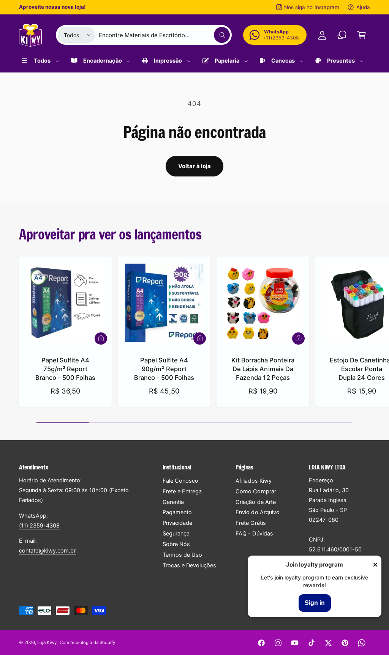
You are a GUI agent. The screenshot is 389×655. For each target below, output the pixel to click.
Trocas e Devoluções (189, 565)
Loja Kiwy (47, 642)
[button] (362, 35)
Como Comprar (256, 491)
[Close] (375, 565)
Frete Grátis (251, 523)
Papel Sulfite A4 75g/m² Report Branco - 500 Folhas (65, 368)
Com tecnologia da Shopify (87, 642)
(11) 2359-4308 (39, 525)
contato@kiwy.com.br (47, 550)
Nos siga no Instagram (311, 7)
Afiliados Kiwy (253, 480)
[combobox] (164, 35)
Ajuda (363, 7)
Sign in (315, 603)
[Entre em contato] (342, 35)
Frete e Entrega (182, 491)
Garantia (173, 502)
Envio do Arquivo (257, 512)
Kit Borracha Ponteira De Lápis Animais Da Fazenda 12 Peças (262, 368)
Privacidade (177, 523)
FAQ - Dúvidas (254, 533)
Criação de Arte (255, 502)
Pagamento (177, 512)
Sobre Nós (176, 544)
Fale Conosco (180, 480)
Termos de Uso (182, 554)
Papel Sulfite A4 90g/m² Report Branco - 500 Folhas (164, 368)
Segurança (176, 533)
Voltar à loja (194, 166)
